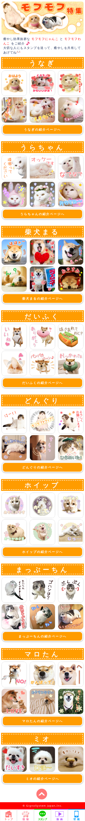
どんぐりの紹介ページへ (42, 467)
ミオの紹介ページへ (42, 778)
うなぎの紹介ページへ (42, 129)
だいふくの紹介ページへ (42, 383)
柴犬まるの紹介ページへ (42, 298)
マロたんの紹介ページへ (42, 721)
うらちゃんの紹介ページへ (42, 214)
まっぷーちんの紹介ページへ (43, 636)
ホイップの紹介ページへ (42, 552)
